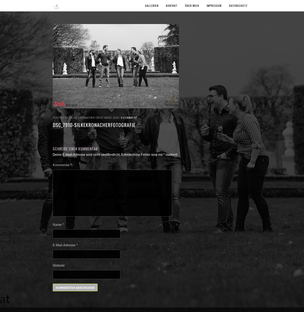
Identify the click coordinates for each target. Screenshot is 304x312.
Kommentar (62, 165)
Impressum (214, 5)
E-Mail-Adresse (65, 245)
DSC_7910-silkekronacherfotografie (94, 124)
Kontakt (171, 5)
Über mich (192, 5)
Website (59, 265)
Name (58, 224)
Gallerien (151, 5)
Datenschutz (238, 5)
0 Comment (129, 117)
